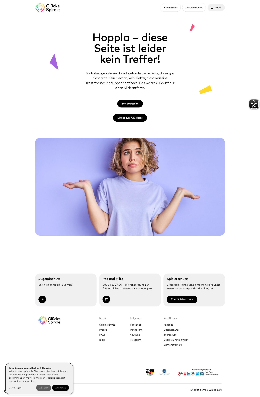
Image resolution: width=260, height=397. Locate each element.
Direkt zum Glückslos (130, 117)
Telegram (135, 339)
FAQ (102, 334)
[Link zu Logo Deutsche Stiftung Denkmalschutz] (164, 372)
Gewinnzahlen (194, 7)
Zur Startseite (130, 103)
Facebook (136, 324)
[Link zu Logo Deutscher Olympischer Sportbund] (150, 372)
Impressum (169, 334)
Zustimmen (60, 388)
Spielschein (170, 7)
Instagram (136, 329)
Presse (103, 329)
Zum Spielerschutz (182, 299)
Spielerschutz (107, 324)
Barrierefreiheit (172, 344)
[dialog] (39, 378)
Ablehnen (43, 388)
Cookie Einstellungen (175, 339)
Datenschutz (171, 329)
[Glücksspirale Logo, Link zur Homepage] (47, 8)
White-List (215, 389)
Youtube (135, 334)
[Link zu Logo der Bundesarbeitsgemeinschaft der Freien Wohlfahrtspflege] (198, 372)
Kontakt (168, 324)
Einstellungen (15, 388)
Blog (102, 339)
